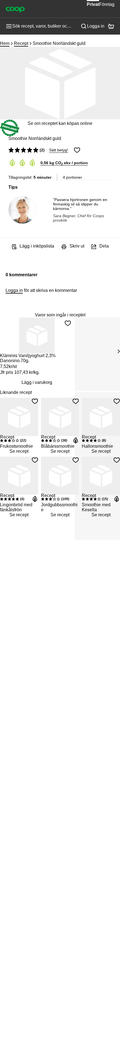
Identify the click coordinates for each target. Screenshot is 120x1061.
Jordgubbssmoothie (59, 507)
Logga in (95, 26)
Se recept (18, 451)
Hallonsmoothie (97, 446)
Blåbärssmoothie (58, 446)
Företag (106, 4)
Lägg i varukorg (36, 382)
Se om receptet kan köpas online (60, 123)
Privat (93, 4)
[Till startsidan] (15, 9)
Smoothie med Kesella (96, 507)
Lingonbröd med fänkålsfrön (16, 507)
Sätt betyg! (58, 150)
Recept (21, 43)
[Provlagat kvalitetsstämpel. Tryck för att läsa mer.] (10, 128)
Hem (4, 43)
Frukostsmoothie (16, 446)
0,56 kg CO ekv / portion (64, 163)
